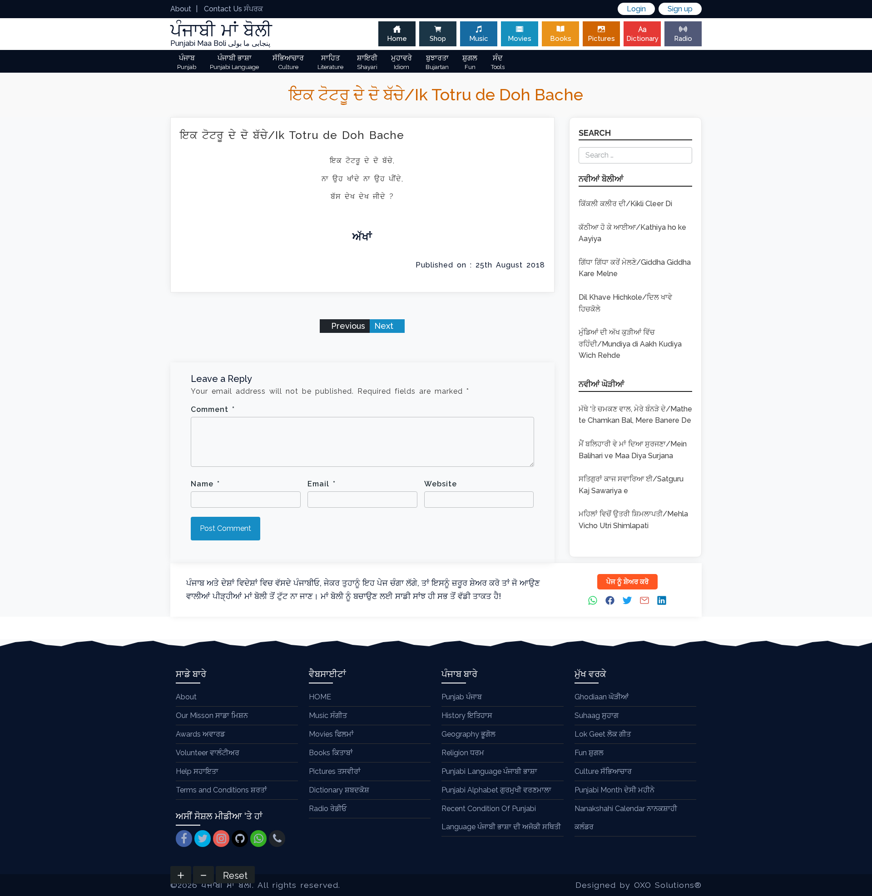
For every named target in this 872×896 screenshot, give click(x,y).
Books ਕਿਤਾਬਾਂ (331, 752)
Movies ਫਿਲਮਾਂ (331, 734)
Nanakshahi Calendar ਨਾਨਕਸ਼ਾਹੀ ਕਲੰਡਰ (626, 817)
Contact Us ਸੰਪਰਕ (233, 9)
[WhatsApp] (258, 838)
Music (478, 39)
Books (560, 39)
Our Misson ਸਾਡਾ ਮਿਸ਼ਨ (212, 715)
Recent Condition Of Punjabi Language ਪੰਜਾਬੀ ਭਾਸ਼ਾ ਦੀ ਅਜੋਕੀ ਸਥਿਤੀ (501, 817)
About (180, 9)
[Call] (277, 838)
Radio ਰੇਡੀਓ (328, 808)
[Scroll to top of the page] (858, 889)
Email (321, 484)
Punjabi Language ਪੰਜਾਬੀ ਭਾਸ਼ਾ (489, 771)
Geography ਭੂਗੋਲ (468, 734)
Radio (683, 39)
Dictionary (642, 39)
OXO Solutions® (668, 885)
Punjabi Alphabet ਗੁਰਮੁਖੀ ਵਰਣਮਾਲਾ (496, 790)
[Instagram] (221, 838)
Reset (235, 875)
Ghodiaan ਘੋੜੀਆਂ (602, 697)
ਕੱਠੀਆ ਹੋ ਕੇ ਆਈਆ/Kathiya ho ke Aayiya (632, 233)
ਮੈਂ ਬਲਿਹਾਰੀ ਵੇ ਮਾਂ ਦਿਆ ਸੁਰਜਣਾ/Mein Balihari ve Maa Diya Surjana (633, 450)
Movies (519, 39)
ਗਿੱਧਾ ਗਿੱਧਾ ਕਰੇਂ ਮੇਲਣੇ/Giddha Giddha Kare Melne (635, 268)
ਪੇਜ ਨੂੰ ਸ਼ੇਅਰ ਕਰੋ (627, 582)
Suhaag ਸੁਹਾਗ (597, 715)
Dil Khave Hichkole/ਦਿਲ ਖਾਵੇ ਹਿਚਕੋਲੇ (625, 303)
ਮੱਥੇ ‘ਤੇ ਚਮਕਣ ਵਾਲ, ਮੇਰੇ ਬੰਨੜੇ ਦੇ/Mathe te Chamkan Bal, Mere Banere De (635, 415)
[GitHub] (240, 838)
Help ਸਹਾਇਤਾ (197, 771)
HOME (320, 697)
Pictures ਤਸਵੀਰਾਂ (335, 771)
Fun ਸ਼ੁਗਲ (589, 752)
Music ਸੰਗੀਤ (328, 715)
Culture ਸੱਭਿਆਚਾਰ (603, 771)
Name (205, 484)
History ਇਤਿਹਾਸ (466, 715)
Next (385, 326)
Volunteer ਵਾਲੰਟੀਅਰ (207, 752)
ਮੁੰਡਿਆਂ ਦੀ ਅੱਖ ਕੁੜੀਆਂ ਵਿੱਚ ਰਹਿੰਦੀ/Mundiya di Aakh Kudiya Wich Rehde (630, 344)
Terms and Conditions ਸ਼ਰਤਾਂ (221, 790)
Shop (438, 39)
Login (636, 9)
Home (397, 39)
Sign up (680, 9)
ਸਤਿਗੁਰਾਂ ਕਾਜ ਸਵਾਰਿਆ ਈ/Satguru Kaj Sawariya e (631, 485)
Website (440, 484)
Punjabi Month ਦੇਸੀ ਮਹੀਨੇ (614, 790)
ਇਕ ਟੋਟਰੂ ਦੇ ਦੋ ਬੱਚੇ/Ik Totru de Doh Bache (292, 135)
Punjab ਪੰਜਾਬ (461, 697)
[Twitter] (202, 838)
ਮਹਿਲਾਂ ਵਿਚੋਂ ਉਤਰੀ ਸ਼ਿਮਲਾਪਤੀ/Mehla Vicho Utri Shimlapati (633, 520)
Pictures (601, 39)
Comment (213, 409)
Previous (347, 326)
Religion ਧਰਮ (462, 752)
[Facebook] (184, 838)
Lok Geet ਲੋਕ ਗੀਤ (603, 734)
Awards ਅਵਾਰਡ (200, 734)
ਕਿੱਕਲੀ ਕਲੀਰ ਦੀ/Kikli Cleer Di (625, 203)
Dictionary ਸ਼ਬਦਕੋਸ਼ (339, 790)
